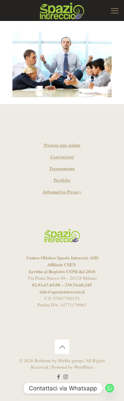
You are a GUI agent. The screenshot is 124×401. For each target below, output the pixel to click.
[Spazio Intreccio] (62, 10)
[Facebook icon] (58, 376)
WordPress (83, 367)
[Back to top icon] (62, 346)
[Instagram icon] (65, 376)
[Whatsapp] (109, 388)
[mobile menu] (115, 10)
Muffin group (70, 360)
